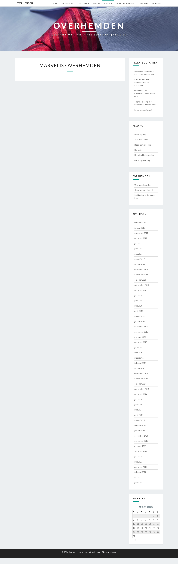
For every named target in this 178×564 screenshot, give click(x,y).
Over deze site (68, 3)
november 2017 (141, 233)
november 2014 (141, 378)
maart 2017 (139, 259)
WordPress (94, 552)
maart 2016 (139, 316)
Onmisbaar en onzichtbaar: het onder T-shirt (145, 93)
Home (55, 3)
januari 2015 (139, 368)
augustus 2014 (140, 394)
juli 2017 (138, 243)
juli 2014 (138, 399)
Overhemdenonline (143, 185)
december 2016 (141, 269)
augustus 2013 (140, 451)
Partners (144, 3)
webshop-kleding (142, 160)
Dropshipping (140, 134)
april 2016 (138, 311)
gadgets (96, 3)
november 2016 (141, 274)
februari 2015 (140, 363)
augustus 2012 (140, 467)
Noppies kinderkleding (144, 155)
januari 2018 (139, 228)
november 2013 (141, 441)
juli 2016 (138, 295)
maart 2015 (139, 357)
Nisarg (113, 552)
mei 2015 (138, 352)
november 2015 (141, 332)
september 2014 (141, 389)
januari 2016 (139, 321)
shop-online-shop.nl (143, 190)
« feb (134, 539)
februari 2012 (140, 472)
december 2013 (141, 435)
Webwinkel (156, 3)
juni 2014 (138, 404)
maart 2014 (139, 420)
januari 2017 (139, 264)
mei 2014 (138, 409)
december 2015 (141, 326)
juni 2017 (138, 248)
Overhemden (25, 3)
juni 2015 (138, 347)
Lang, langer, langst (143, 110)
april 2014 (138, 415)
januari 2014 (139, 430)
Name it (138, 150)
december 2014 (141, 373)
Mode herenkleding (142, 144)
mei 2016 (138, 305)
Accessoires (83, 3)
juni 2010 (138, 482)
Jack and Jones (141, 139)
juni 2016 (138, 300)
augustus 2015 (140, 342)
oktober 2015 (140, 337)
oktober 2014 (140, 383)
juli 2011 (138, 477)
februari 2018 (140, 222)
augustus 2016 (140, 290)
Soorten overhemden (125, 3)
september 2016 (141, 285)
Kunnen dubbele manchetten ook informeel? (141, 82)
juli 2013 (138, 456)
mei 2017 (138, 254)
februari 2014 (140, 425)
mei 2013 (138, 461)
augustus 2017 (140, 238)
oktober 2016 (140, 279)
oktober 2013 (140, 446)
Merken (107, 3)
